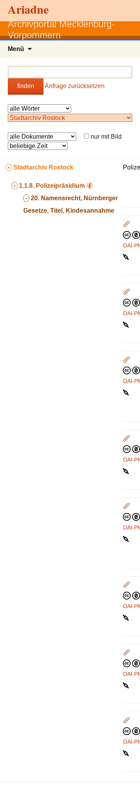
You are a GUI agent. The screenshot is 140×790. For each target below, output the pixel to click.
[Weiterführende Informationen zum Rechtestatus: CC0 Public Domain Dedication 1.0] (131, 234)
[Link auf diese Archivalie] (126, 256)
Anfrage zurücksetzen (75, 86)
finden (25, 86)
